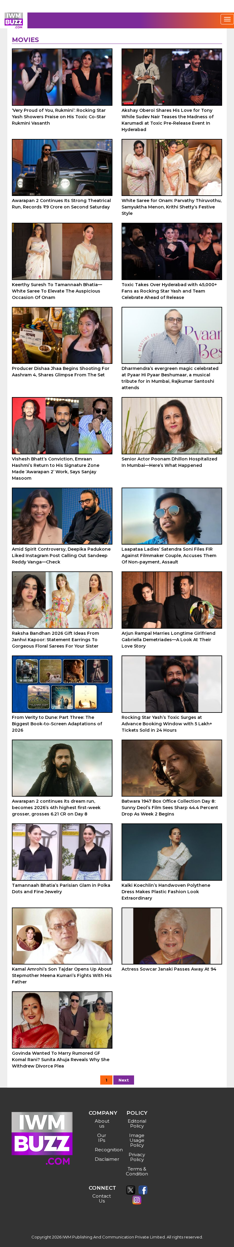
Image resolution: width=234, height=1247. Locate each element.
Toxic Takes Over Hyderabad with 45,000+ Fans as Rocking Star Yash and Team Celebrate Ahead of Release (169, 291)
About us (102, 1123)
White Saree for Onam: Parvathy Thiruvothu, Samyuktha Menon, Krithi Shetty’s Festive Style (172, 207)
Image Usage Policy (136, 1140)
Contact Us (101, 1198)
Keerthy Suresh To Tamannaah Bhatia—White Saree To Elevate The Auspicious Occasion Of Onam (57, 291)
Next (124, 1080)
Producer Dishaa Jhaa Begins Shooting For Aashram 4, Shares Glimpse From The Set (60, 372)
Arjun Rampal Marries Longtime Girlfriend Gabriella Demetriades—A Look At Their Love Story (168, 640)
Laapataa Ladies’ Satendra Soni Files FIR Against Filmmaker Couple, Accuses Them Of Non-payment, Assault (169, 555)
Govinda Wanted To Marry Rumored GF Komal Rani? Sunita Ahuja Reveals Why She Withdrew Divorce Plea (60, 1059)
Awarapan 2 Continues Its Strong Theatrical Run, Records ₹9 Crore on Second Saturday (61, 204)
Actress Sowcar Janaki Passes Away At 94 (169, 969)
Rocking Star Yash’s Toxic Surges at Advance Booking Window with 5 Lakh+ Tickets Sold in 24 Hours (167, 724)
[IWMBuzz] (13, 20)
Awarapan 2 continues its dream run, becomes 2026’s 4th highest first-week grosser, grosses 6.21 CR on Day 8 (56, 807)
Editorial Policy (137, 1123)
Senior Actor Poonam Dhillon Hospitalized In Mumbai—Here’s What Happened (169, 462)
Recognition (102, 1150)
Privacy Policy (137, 1157)
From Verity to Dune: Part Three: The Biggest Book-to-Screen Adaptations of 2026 (57, 724)
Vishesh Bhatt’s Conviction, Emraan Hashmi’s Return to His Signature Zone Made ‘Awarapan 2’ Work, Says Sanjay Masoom (55, 468)
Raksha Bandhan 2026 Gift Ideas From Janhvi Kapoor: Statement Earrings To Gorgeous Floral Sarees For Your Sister (55, 640)
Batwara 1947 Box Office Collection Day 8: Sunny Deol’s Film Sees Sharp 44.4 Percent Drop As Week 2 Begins (170, 807)
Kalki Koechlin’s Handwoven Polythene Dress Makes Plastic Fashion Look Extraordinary (166, 892)
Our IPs (101, 1137)
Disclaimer (102, 1159)
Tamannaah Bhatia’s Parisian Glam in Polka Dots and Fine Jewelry (61, 888)
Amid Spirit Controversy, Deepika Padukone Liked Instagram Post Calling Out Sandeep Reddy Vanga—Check (61, 555)
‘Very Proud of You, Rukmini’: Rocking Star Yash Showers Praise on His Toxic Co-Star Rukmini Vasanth (59, 117)
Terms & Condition (137, 1171)
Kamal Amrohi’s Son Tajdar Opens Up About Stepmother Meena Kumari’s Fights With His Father (62, 975)
